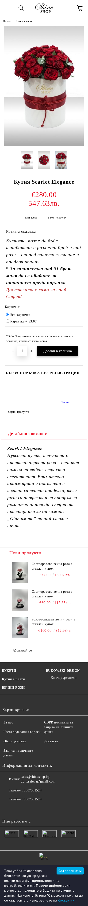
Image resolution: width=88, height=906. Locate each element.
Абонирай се (22, 650)
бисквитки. (67, 900)
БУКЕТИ (9, 670)
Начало (7, 21)
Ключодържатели (64, 678)
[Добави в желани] (76, 334)
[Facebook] (8, 809)
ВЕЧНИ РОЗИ (13, 687)
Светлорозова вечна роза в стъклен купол (52, 566)
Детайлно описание (27, 433)
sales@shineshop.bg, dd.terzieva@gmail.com (38, 779)
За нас (8, 722)
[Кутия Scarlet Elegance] (44, 145)
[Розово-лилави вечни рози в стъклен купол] (19, 627)
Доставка (51, 741)
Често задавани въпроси (22, 732)
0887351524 (33, 790)
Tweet (65, 402)
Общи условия (15, 741)
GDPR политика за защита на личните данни (58, 727)
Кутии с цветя (24, 21)
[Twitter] (19, 809)
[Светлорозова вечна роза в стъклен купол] (19, 572)
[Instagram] (29, 809)
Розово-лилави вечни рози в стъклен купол (54, 622)
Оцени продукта (18, 411)
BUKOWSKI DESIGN (63, 670)
